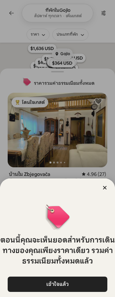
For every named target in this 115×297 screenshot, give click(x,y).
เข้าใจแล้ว (57, 284)
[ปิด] (104, 187)
